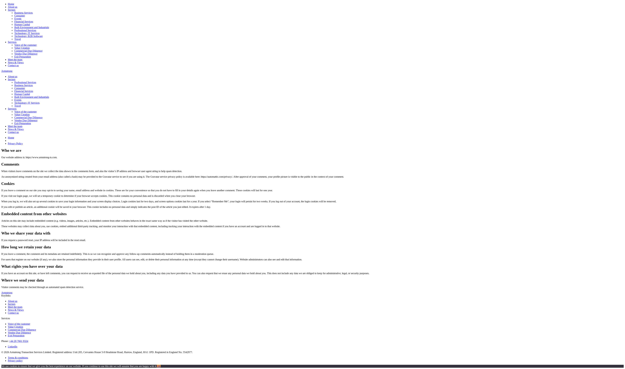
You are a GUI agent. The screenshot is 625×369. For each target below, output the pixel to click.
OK (159, 366)
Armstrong (6, 71)
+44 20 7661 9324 (18, 341)
